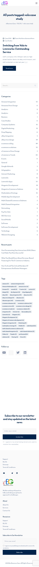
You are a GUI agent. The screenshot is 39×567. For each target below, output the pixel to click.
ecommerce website (23, 309)
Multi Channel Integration (10, 204)
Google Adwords (7, 166)
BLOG (5, 462)
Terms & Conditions (9, 467)
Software (4, 223)
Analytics (4, 109)
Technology (5, 231)
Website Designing (8, 234)
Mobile (21, 326)
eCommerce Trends (8, 155)
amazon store (23, 286)
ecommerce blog (7, 143)
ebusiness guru (7, 301)
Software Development (9, 227)
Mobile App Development (10, 196)
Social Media (6, 219)
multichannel (31, 326)
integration (6, 312)
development (15, 292)
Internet (16, 312)
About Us (6, 505)
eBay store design (7, 139)
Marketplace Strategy (9, 193)
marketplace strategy (9, 326)
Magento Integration (9, 323)
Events (3, 158)
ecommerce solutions (8, 147)
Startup (15, 337)
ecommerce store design (23, 306)
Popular (13, 334)
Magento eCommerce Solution (12, 189)
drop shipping (27, 292)
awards (14, 289)
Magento (16, 315)
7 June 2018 (8, 38)
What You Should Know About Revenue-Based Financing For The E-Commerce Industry (17, 259)
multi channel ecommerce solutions (12, 329)
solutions (5, 337)
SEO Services (6, 215)
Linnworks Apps (7, 181)
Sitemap (5, 464)
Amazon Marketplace (9, 286)
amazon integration (17, 284)
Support (5, 459)
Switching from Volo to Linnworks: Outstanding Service (16, 49)
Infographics (6, 170)
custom (32, 289)
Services (5, 508)
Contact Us (6, 510)
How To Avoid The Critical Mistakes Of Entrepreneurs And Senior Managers (14, 267)
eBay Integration (7, 136)
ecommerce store (8, 306)
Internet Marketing (8, 174)
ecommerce (19, 301)
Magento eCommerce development (13, 320)
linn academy (26, 312)
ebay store (28, 295)
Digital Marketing (7, 128)
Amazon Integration (8, 102)
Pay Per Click (5, 212)
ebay (5, 295)
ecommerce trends (8, 309)
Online (5, 334)
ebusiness (20, 298)
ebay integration (15, 295)
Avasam (5, 289)
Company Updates (8, 124)
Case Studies (8, 41)
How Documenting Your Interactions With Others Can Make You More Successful (18, 251)
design (5, 292)
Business (4, 117)
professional (23, 334)
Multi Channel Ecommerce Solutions (14, 200)
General (4, 162)
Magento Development (9, 185)
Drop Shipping (6, 132)
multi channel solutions (27, 331)
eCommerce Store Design (10, 151)
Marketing (22, 323)
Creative (23, 289)
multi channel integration (10, 331)
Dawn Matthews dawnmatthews (24, 38)
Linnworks (4, 177)
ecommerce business (8, 303)
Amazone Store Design (9, 105)
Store (22, 337)
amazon (5, 284)
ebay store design (8, 298)
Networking (5, 208)
